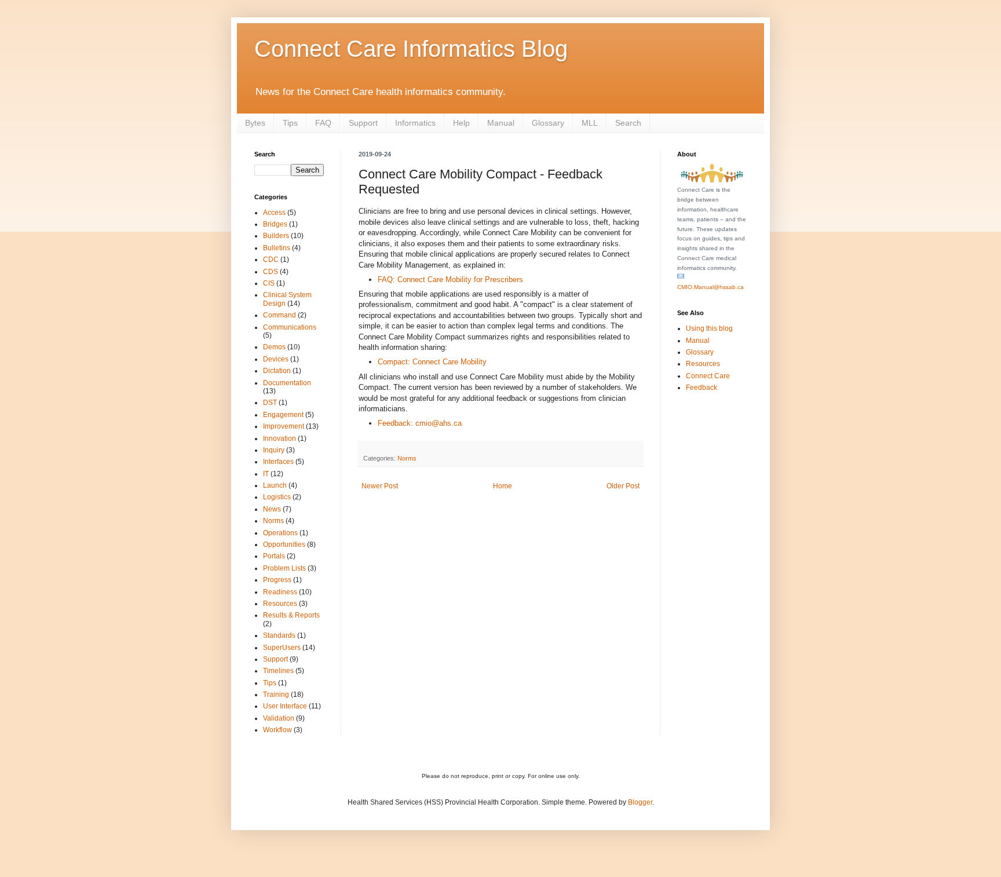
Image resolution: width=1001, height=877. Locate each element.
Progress (277, 580)
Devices (275, 359)
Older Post (623, 486)
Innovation (279, 438)
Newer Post (379, 486)
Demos (274, 347)
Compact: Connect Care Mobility (432, 361)
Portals (274, 556)
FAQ (323, 122)
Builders (276, 236)
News (272, 509)
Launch (275, 485)
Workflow (277, 730)
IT (266, 474)
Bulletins (276, 248)
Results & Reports (291, 615)
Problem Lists (284, 568)
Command (279, 315)
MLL (590, 122)
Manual (500, 122)
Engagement (283, 415)
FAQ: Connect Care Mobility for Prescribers (450, 279)
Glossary (548, 122)
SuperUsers (282, 648)
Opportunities (284, 544)
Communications (289, 327)
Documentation (287, 383)
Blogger (640, 802)
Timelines (278, 671)
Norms (407, 458)
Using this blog (709, 328)
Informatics (415, 122)
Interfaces (278, 462)
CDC (271, 259)
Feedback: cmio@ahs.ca (420, 423)
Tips (290, 122)
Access (274, 213)
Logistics (277, 497)
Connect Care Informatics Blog (411, 48)
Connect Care (708, 376)
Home (502, 486)
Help (461, 122)
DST (270, 403)
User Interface (285, 706)
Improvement (283, 426)
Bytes (255, 122)
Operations (280, 533)
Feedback (701, 387)
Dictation (277, 371)
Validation (278, 718)
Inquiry (273, 450)
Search (628, 122)
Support (363, 122)
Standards (279, 635)
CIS (269, 283)
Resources (280, 604)
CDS (270, 272)
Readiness (280, 592)
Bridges (275, 224)
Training (276, 694)
